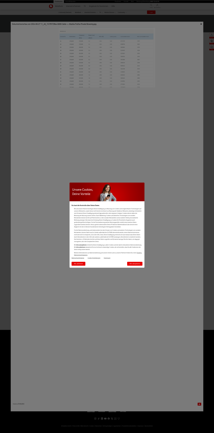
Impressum (107, 258)
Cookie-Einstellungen (94, 258)
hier (100, 213)
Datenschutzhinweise (78, 258)
